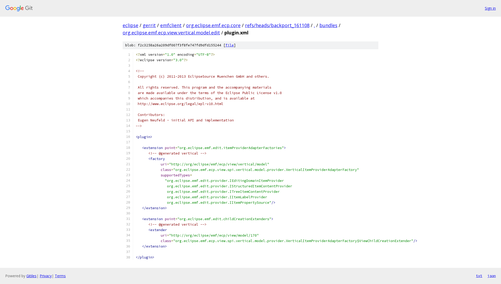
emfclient (171, 25)
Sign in (490, 8)
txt (479, 275)
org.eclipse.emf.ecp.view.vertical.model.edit (171, 32)
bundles (328, 25)
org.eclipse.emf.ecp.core (213, 25)
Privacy (46, 275)
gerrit (149, 25)
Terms (60, 275)
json (491, 275)
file (229, 45)
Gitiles (31, 275)
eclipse (130, 25)
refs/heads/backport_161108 (277, 25)
